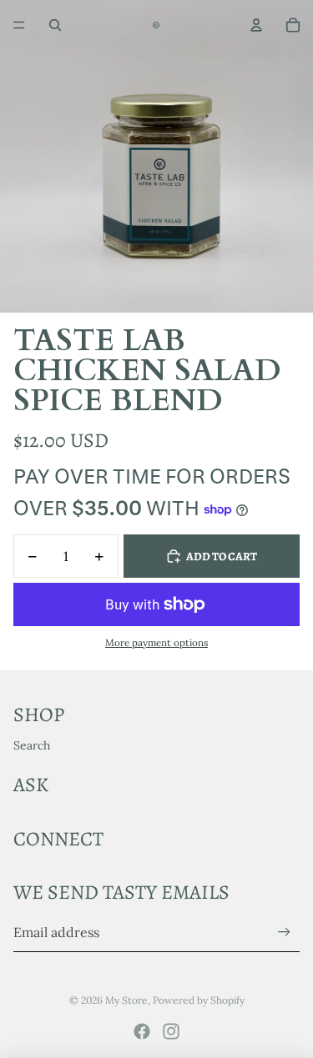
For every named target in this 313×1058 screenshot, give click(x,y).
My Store (126, 1000)
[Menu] (19, 25)
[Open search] (55, 25)
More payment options (156, 642)
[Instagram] (171, 1031)
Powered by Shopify (199, 1000)
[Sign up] (284, 932)
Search (31, 745)
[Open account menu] (256, 25)
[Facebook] (142, 1031)
